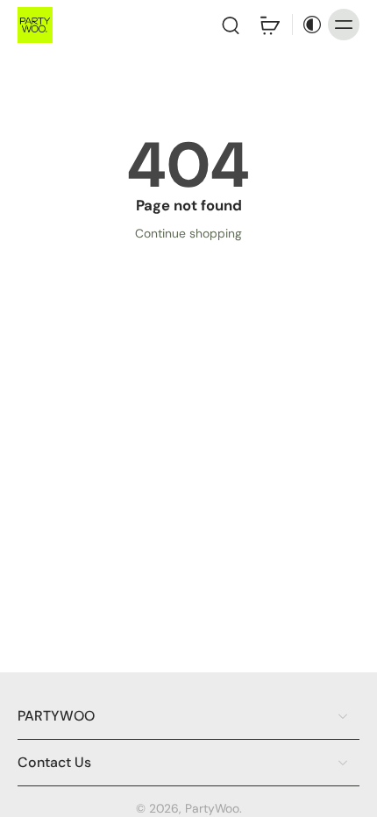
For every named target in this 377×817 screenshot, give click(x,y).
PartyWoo (212, 808)
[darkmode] (308, 24)
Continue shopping (188, 233)
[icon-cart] (269, 24)
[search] (230, 24)
